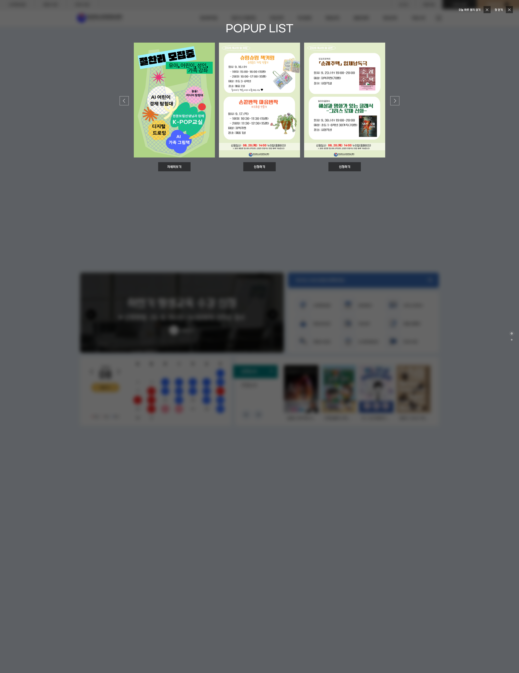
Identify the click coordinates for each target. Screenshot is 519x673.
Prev (124, 98)
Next (395, 98)
